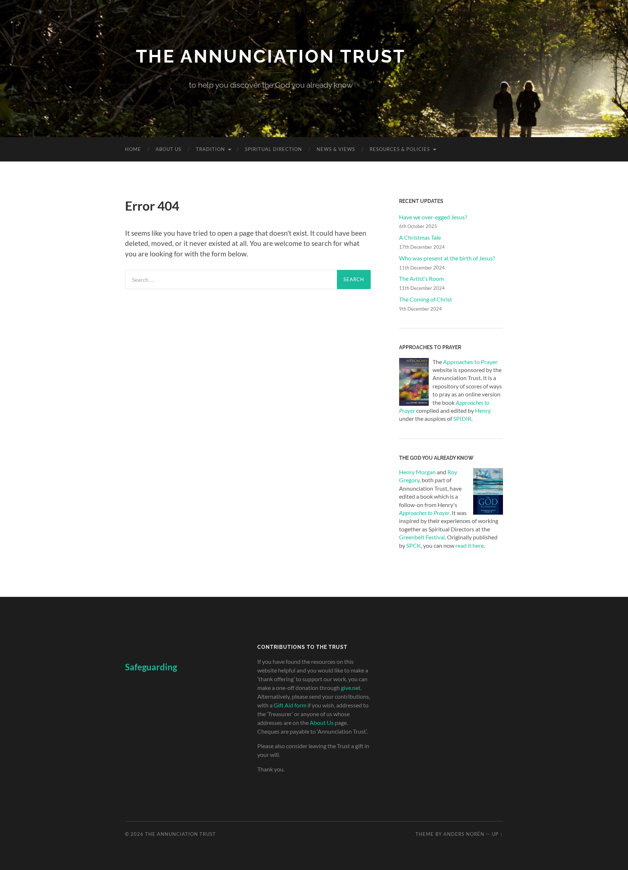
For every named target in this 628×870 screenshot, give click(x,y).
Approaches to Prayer (470, 361)
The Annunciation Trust (271, 56)
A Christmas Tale (420, 237)
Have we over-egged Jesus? (433, 216)
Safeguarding (151, 667)
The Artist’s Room (421, 278)
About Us (168, 149)
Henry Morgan (417, 471)
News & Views (336, 149)
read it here (469, 545)
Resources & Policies (400, 149)
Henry (483, 410)
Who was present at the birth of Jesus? (447, 258)
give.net (351, 687)
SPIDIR (462, 418)
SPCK (413, 545)
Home (133, 149)
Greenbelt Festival (422, 537)
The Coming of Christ (425, 299)
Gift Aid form (290, 705)
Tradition (210, 149)
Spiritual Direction (273, 149)
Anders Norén (463, 834)
